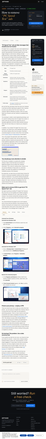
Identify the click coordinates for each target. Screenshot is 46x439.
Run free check (30, 405)
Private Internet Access (22, 316)
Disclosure (33, 426)
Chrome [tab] (23, 212)
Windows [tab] (4, 212)
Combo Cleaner (8, 134)
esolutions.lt (8, 425)
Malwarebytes (16, 134)
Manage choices (39, 435)
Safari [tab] (4, 214)
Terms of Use (33, 421)
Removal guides (8, 6)
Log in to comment (24, 381)
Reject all (30, 435)
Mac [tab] (9, 212)
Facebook (3, 427)
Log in (42, 1)
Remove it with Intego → (35, 23)
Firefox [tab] (18, 212)
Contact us (33, 428)
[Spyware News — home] (5, 1)
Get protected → (37, 60)
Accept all (23, 435)
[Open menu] (38, 1)
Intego (13, 103)
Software (18, 421)
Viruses (17, 419)
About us (32, 419)
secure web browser (7, 326)
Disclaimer (32, 424)
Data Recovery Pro (8, 354)
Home (3, 6)
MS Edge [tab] (13, 212)
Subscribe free (37, 92)
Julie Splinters (7, 29)
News (17, 424)
